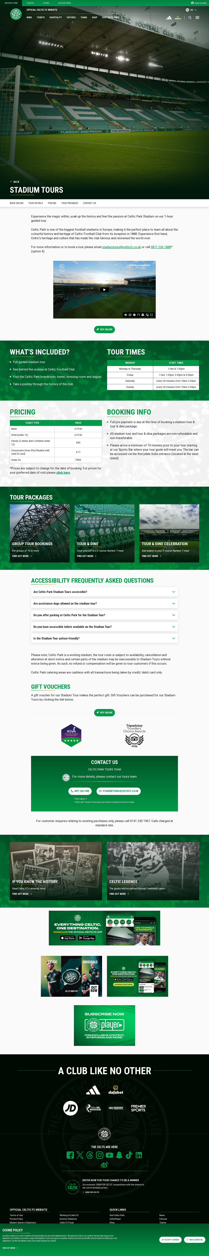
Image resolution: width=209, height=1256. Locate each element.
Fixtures (71, 17)
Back (16, 181)
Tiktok (129, 1155)
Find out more (20, 556)
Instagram (99, 1155)
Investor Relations (68, 1219)
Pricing (52, 203)
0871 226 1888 (161, 247)
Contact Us (89, 203)
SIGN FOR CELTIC (92, 1192)
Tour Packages (69, 203)
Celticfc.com (11, 3)
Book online (16, 203)
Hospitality (56, 17)
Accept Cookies (171, 1240)
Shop (94, 17)
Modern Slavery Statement (23, 1222)
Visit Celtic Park (110, 17)
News (29, 17)
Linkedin (138, 1155)
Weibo (104, 1165)
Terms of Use (16, 1215)
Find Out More (8, 1248)
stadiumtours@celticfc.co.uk (121, 247)
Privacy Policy (16, 1219)
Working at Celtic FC (69, 1215)
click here (63, 472)
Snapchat (119, 1155)
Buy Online (106, 329)
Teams (84, 17)
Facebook (70, 1155)
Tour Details (35, 203)
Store (46, 3)
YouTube (109, 1155)
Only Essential (196, 1240)
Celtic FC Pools (67, 1222)
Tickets (30, 3)
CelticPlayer (64, 3)
